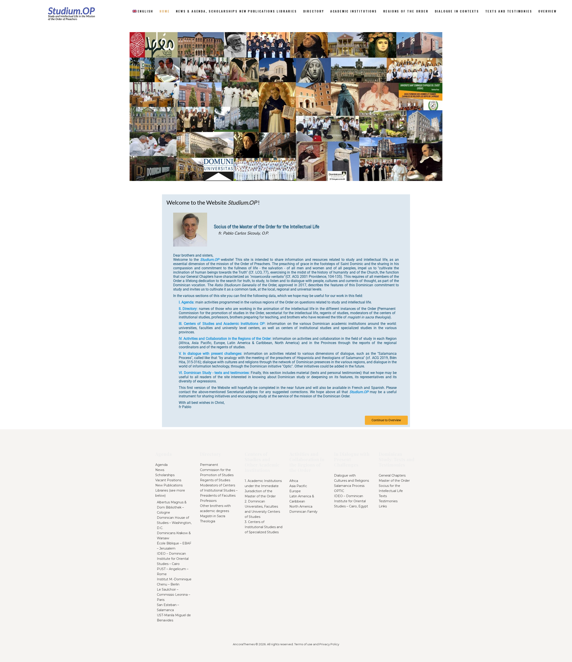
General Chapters (392, 475)
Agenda (161, 465)
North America (300, 506)
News (159, 470)
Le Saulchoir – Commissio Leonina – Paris (173, 594)
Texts (383, 496)
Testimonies (388, 501)
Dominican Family (303, 512)
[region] (286, 106)
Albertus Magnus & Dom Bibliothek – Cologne (172, 507)
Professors (208, 501)
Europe (295, 491)
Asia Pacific (298, 486)
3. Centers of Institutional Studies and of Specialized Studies (263, 527)
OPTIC (339, 491)
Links (383, 506)
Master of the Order (394, 481)
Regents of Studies (215, 480)
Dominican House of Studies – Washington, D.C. (174, 523)
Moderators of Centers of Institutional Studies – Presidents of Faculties (219, 490)
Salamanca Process (349, 486)
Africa (293, 481)
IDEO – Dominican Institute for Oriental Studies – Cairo (173, 559)
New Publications (169, 485)
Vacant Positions (168, 480)
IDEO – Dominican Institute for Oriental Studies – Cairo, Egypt (351, 501)
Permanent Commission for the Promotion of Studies (216, 470)
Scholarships (165, 475)
